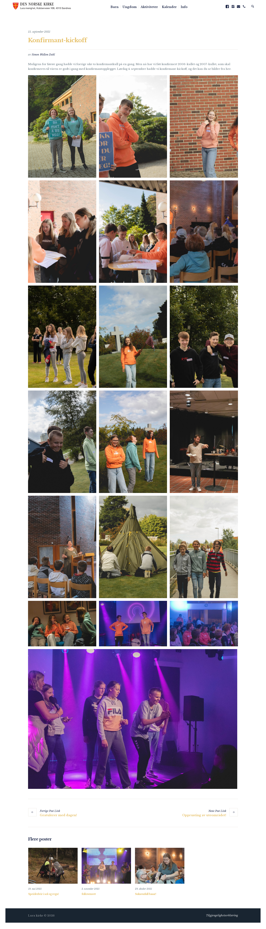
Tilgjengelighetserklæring (222, 915)
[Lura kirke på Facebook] (227, 6)
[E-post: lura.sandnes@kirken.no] (238, 6)
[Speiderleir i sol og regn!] (53, 866)
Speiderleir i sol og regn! (43, 894)
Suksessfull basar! (145, 894)
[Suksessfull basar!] (159, 866)
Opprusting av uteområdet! (204, 815)
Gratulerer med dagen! (58, 815)
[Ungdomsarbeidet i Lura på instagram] (233, 6)
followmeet (89, 894)
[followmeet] (106, 866)
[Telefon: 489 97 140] (244, 6)
